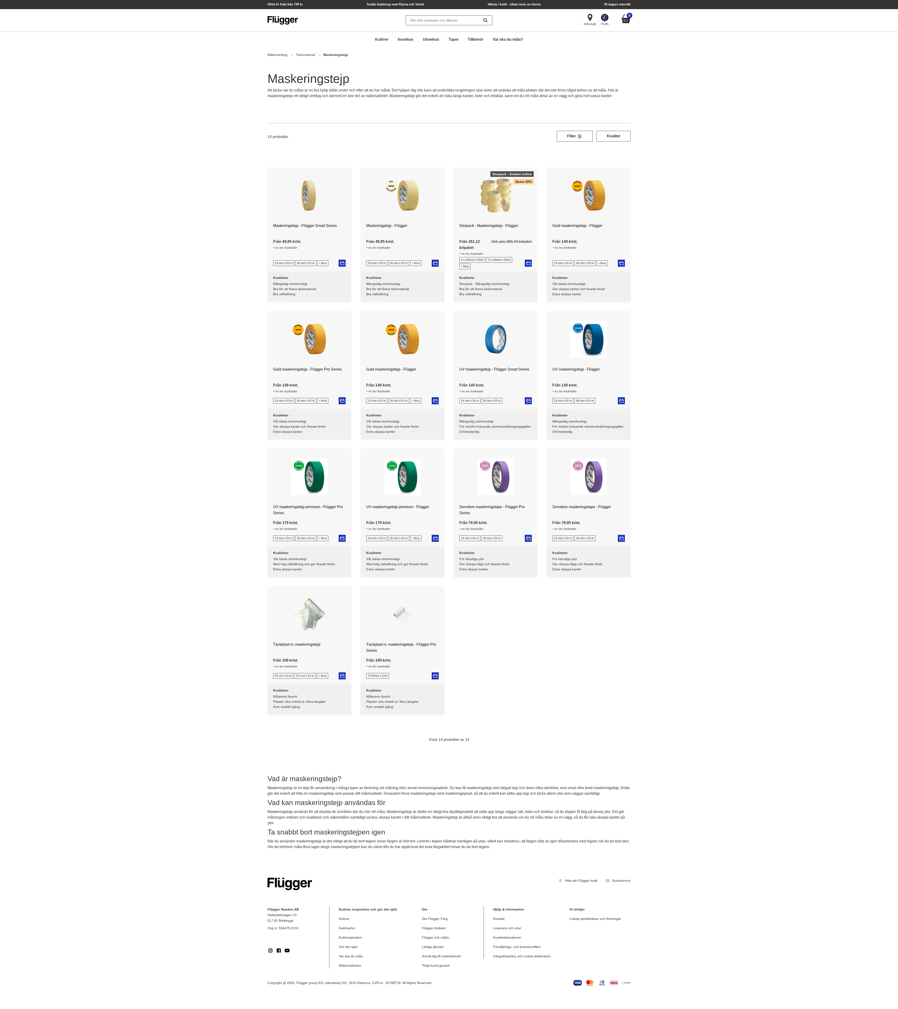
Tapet (453, 39)
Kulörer (381, 39)
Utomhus (431, 39)
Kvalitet (613, 136)
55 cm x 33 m (283, 676)
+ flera (323, 263)
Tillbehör (475, 39)
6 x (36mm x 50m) (472, 260)
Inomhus (405, 39)
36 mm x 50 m (306, 263)
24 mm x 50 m (284, 263)
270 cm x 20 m (305, 676)
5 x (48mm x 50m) (499, 260)
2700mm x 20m (377, 676)
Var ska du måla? (508, 39)
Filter (572, 136)
